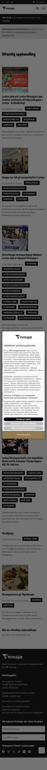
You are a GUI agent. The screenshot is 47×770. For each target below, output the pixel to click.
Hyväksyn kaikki (23, 419)
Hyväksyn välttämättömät (23, 424)
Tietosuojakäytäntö (23, 435)
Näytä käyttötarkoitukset (23, 428)
